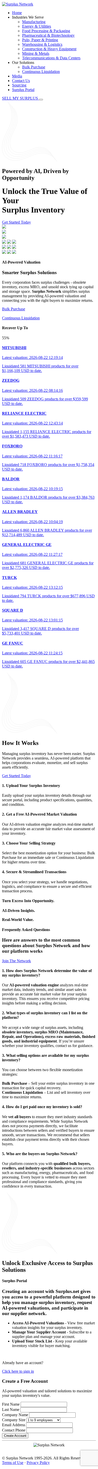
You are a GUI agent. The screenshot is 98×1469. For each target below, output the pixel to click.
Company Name (15, 1415)
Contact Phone (13, 1430)
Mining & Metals (35, 53)
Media (17, 76)
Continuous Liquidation (41, 71)
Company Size (13, 1420)
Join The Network (16, 961)
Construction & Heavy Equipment (49, 49)
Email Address (13, 1425)
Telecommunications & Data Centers (51, 58)
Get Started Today (16, 222)
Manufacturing (33, 22)
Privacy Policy (38, 1462)
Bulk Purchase (33, 67)
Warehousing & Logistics (42, 44)
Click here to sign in (18, 1371)
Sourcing (19, 85)
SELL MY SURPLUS (20, 98)
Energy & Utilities (36, 26)
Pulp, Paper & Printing (40, 40)
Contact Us (21, 80)
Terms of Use (12, 1462)
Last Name (10, 1409)
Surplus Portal (23, 90)
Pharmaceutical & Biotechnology (48, 35)
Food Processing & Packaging (46, 31)
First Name (11, 1404)
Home (17, 13)
